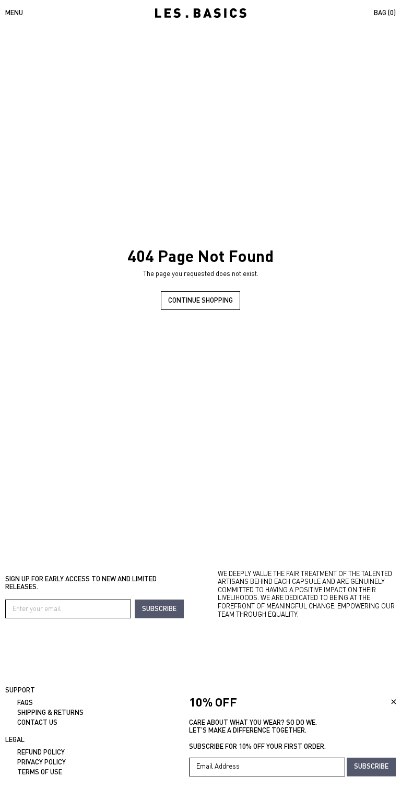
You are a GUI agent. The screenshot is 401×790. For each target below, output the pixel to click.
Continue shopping (200, 300)
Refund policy (41, 752)
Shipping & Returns (50, 712)
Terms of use (39, 772)
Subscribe (159, 608)
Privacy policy (41, 762)
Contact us (37, 722)
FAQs (25, 702)
